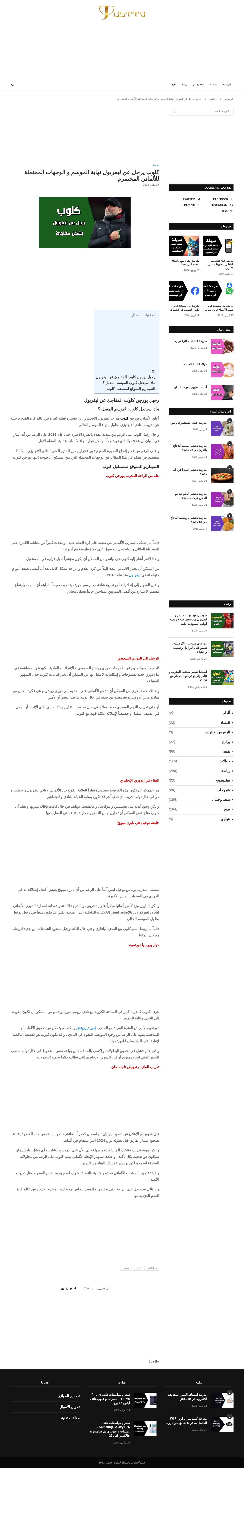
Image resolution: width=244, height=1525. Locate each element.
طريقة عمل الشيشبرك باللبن (188, 422)
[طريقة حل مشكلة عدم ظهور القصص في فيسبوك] (184, 291)
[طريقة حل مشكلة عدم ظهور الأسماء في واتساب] (218, 291)
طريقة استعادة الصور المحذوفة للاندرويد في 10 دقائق (187, 1396)
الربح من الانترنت (199, 732)
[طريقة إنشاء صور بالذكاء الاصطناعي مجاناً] (184, 246)
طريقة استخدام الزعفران (191, 341)
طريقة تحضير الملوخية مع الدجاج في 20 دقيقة (190, 496)
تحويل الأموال (69, 1407)
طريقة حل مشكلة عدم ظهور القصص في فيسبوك (184, 307)
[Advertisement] (122, 46)
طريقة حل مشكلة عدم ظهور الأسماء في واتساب (219, 307)
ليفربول (134, 575)
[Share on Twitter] (71, 1288)
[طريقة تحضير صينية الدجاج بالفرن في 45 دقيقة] (222, 451)
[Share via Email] (62, 1288)
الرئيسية (227, 84)
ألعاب (199, 713)
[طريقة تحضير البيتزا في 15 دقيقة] (222, 475)
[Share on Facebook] (75, 1288)
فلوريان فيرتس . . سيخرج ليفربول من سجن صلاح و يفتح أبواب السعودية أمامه (188, 619)
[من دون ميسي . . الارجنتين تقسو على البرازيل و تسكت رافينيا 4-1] (222, 649)
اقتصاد (199, 723)
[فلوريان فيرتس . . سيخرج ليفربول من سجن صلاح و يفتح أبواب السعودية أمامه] (222, 620)
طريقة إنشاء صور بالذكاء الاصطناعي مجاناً (185, 262)
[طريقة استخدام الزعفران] (222, 346)
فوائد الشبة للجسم (195, 364)
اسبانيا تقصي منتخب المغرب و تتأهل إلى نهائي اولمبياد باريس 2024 (188, 676)
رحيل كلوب (152, 1268)
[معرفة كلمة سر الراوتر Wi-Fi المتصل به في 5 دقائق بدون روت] (222, 1424)
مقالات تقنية (70, 1418)
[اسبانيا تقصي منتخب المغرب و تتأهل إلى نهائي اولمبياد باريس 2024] (222, 677)
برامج (199, 742)
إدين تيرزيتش (86, 1028)
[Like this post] (82, 1288)
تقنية (215, 84)
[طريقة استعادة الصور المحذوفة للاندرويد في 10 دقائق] (222, 1400)
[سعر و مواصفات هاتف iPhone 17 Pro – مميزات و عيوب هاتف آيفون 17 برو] (145, 1400)
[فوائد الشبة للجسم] (222, 369)
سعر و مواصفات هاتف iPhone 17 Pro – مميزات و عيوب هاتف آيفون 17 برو (110, 1399)
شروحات (199, 790)
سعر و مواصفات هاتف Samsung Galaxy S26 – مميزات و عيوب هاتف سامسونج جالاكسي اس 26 (110, 1429)
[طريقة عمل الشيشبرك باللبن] (222, 428)
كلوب (138, 1268)
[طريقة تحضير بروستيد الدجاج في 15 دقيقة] (222, 523)
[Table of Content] (153, 371)
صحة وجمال (198, 84)
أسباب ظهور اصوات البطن (190, 387)
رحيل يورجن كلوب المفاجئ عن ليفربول (125, 377)
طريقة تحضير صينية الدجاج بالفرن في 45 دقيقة (190, 448)
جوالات (199, 761)
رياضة (184, 84)
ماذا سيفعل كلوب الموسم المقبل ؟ (129, 383)
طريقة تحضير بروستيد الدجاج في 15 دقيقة (188, 520)
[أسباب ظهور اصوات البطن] (222, 392)
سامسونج (199, 780)
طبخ (174, 84)
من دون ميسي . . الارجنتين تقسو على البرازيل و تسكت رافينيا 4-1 (190, 648)
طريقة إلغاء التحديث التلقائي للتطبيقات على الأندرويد (221, 264)
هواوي (199, 819)
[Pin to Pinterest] (67, 1288)
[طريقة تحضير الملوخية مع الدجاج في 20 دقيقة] (222, 499)
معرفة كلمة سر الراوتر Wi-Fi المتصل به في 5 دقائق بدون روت (186, 1420)
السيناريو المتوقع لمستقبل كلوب (131, 389)
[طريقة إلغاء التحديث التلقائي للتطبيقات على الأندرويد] (218, 246)
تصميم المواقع (69, 1396)
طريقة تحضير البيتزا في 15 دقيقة (190, 472)
